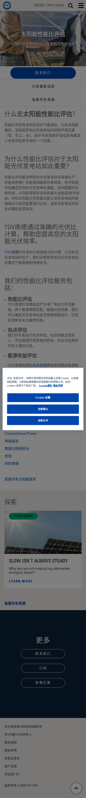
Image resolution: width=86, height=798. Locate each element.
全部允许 (43, 420)
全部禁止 (43, 408)
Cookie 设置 (43, 397)
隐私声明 (58, 385)
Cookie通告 (45, 385)
